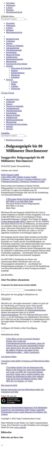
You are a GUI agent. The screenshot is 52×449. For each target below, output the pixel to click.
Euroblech (15, 77)
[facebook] (1, 330)
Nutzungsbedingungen (37, 310)
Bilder (13, 84)
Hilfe (27, 410)
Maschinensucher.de (14, 32)
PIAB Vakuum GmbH (10, 175)
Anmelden (5, 133)
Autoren (4, 414)
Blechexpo (15, 75)
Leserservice (6, 410)
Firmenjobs (15, 89)
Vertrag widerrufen (37, 410)
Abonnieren (6, 299)
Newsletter (10, 23)
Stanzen (9, 43)
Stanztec (14, 70)
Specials (9, 66)
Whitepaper (10, 25)
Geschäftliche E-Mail (33, 290)
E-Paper (9, 28)
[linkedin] (4, 330)
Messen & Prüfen (13, 55)
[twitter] (2, 330)
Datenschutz (6, 407)
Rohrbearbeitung (17, 73)
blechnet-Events (12, 39)
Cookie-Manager (26, 412)
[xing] (3, 330)
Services (9, 79)
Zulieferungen (11, 57)
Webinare (10, 30)
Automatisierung (12, 48)
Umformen (10, 41)
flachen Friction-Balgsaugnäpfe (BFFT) (24, 220)
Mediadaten (42, 407)
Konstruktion (11, 52)
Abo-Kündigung (18, 410)
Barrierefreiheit (17, 407)
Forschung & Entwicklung (16, 64)
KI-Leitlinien (38, 412)
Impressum (28, 407)
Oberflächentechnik (14, 50)
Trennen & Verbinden (14, 46)
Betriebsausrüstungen (14, 59)
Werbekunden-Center (10, 412)
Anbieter (14, 86)
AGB (35, 407)
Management (11, 61)
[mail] (5, 330)
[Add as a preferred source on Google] (11, 403)
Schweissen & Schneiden (21, 68)
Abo (45, 412)
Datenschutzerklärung (9, 315)
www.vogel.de (20, 427)
